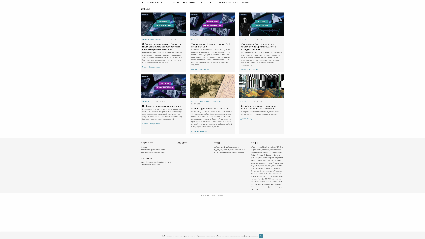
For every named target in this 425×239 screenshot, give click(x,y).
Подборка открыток (212, 101)
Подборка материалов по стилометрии (161, 106)
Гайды (221, 3)
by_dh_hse (218, 150)
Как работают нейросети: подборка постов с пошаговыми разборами (258, 107)
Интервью (233, 3)
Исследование (256, 160)
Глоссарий (261, 155)
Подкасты (261, 176)
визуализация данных (228, 152)
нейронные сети (232, 147)
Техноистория (277, 181)
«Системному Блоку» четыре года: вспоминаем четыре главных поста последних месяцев (258, 46)
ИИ (224, 147)
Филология (266, 184)
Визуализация (275, 150)
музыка (241, 152)
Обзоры (145, 39)
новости (226, 150)
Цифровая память (258, 187)
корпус (216, 152)
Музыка (261, 166)
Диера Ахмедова (248, 119)
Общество (255, 171)
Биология (265, 150)
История (266, 160)
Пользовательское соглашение (152, 152)
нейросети (218, 147)
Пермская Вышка (264, 173)
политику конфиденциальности (245, 236)
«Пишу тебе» (197, 101)
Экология (254, 189)
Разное (262, 181)
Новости (259, 168)
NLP (243, 150)
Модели (254, 166)
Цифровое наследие (273, 187)
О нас (245, 3)
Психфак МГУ (263, 179)
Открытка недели (266, 171)
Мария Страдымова (151, 67)
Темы (202, 3)
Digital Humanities (184, 3)
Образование (276, 168)
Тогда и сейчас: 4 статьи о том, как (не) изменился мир (210, 45)
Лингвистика (277, 163)
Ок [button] (261, 236)
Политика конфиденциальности (153, 150)
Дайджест (269, 155)
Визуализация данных (259, 152)
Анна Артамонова (199, 131)
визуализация (235, 150)
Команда (144, 147)
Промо (275, 176)
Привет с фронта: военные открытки (209, 108)
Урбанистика (155, 39)
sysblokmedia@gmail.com (150, 164)
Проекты (269, 176)
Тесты (211, 3)
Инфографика (268, 158)
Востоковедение (275, 152)
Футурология (276, 184)
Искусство (279, 158)
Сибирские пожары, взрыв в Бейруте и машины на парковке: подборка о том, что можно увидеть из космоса (161, 46)
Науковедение (270, 166)
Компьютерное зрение (263, 163)
